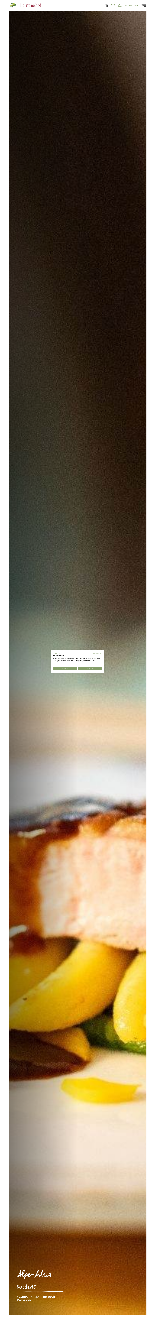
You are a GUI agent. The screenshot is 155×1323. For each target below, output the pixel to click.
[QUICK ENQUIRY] (119, 5)
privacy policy (97, 653)
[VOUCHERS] (106, 5)
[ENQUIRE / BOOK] (113, 5)
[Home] (25, 5)
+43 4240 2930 (131, 5)
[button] (56, 653)
